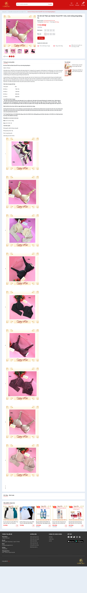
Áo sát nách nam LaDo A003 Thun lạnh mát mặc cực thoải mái (10, 522)
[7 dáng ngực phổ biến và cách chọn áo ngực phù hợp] (68, 72)
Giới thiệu (51, 536)
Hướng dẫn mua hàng (34, 545)
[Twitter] (74, 537)
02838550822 (4, 548)
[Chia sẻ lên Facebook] (9, 56)
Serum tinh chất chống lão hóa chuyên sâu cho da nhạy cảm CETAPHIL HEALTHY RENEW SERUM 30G (59, 522)
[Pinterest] (11, 56)
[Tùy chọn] (17, 526)
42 (53, 30)
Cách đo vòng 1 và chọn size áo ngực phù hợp (77, 65)
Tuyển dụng (51, 539)
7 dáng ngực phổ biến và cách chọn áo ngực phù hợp (77, 70)
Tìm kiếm (50, 4)
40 (50, 30)
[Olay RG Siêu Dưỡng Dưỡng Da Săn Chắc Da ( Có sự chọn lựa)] (76, 513)
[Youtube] (71, 537)
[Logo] (81, 561)
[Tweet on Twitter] (13, 56)
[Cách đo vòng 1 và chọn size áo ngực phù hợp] (68, 66)
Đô (48, 34)
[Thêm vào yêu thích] (34, 46)
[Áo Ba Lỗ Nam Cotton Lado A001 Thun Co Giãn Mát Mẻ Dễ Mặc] (27, 513)
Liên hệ (50, 540)
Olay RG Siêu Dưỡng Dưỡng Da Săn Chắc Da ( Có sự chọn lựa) (75, 522)
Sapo (9, 561)
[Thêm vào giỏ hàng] (66, 526)
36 (45, 30)
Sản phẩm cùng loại (9, 503)
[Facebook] (69, 537)
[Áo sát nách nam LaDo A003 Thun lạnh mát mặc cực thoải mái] (10, 513)
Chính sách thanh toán (34, 536)
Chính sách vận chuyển (34, 539)
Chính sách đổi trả (33, 540)
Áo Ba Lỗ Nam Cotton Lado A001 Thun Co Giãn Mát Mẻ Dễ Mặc (27, 522)
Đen (51, 34)
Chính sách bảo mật (34, 543)
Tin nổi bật (67, 62)
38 (48, 30)
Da (45, 34)
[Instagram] (77, 537)
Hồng (54, 34)
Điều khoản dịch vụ (34, 547)
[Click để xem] (19, 31)
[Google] (80, 537)
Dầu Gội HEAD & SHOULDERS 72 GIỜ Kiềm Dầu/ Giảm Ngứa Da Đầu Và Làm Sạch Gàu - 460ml (43, 522)
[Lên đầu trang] (84, 588)
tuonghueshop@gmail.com (7, 545)
